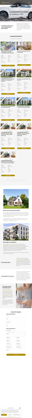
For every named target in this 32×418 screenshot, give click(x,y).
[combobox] (16, 332)
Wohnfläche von (8, 343)
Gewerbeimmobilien (19, 259)
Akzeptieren (4, 414)
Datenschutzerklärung (9, 416)
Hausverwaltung (25, 219)
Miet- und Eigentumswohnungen (13, 244)
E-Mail (7, 325)
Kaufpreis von (8, 337)
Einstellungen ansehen (17, 414)
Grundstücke (18, 273)
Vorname (7, 315)
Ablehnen (10, 414)
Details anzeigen (8, 65)
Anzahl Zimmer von (8, 346)
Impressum (13, 416)
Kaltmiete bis (18, 340)
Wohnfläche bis (18, 343)
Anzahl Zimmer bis (18, 346)
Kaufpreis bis (18, 337)
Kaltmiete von (8, 340)
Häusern (14, 215)
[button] (29, 2)
